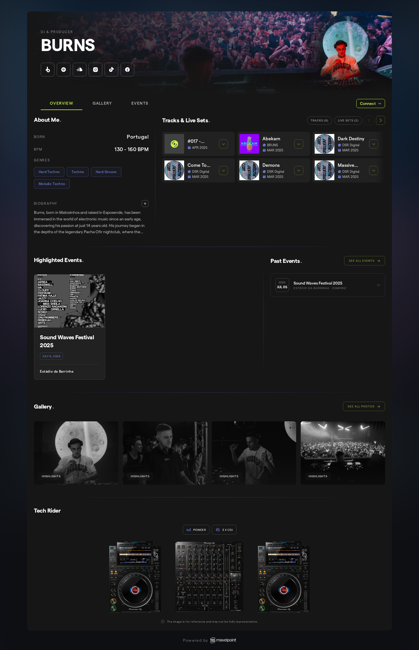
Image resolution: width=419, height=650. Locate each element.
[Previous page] (369, 120)
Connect (368, 103)
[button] (91, 217)
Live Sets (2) (348, 120)
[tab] (61, 103)
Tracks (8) (319, 120)
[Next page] (380, 120)
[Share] (349, 103)
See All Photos (361, 406)
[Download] (110, 429)
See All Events (362, 260)
